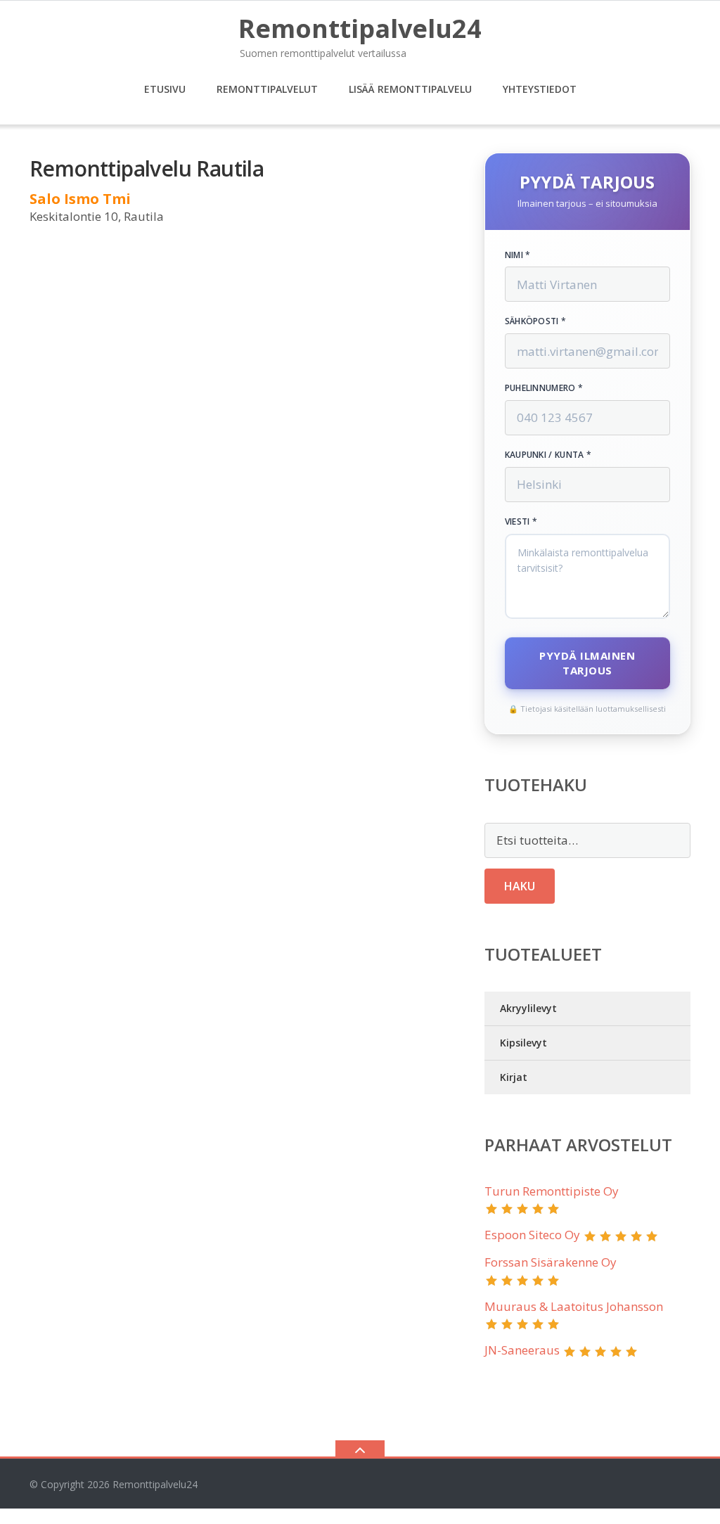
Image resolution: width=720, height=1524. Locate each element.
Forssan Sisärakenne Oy (550, 1262)
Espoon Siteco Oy (532, 1235)
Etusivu (165, 89)
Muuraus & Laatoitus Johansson (573, 1306)
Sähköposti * (536, 321)
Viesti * (521, 521)
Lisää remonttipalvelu (410, 89)
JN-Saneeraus (522, 1350)
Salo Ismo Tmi (80, 198)
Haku (519, 886)
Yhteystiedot (540, 89)
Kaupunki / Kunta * (548, 455)
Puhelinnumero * (544, 388)
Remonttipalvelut (267, 89)
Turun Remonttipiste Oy (551, 1191)
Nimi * (518, 255)
